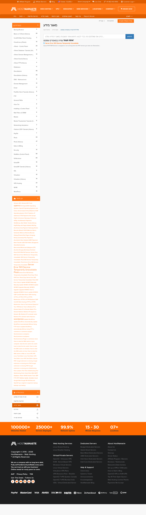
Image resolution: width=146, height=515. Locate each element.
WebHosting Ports (19, 373)
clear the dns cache (25, 344)
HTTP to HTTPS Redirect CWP (29, 299)
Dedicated (67, 9)
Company (110, 9)
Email (26, 373)
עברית (101, 21)
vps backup (22, 385)
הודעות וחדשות (33, 16)
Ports (26, 370)
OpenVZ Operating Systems (27, 208)
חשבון (128, 16)
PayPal (16, 218)
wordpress (19, 319)
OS (22, 206)
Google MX (24, 380)
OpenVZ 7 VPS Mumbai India (64, 480)
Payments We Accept (29, 215)
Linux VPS (29, 353)
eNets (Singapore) (33, 242)
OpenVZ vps (17, 383)
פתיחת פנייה (18, 417)
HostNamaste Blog (87, 483)
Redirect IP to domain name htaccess (24, 316)
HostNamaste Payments (25, 220)
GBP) (30, 240)
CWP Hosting (32, 294)
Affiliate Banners (41, 2)
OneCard (32, 250)
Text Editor (20, 356)
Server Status (113, 456)
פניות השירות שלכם (20, 397)
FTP (15, 378)
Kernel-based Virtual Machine (26, 210)
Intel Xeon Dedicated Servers (91, 459)
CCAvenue (33, 218)
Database (16, 375)
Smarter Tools (31, 375)
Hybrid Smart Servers (88, 450)
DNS (32, 373)
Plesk (15, 252)
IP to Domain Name (27, 309)
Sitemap (111, 453)
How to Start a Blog (115, 471)
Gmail (36, 378)
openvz (17, 206)
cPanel (21, 375)
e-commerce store (32, 339)
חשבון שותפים (67, 16)
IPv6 (21, 215)
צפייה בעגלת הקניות (125, 21)
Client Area (84, 471)
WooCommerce (18, 334)
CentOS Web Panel (22, 294)
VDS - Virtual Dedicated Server (64, 483)
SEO (20, 203)
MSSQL (22, 378)
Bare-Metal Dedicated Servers (91, 453)
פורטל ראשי (46, 30)
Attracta (16, 203)
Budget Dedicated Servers (90, 447)
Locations (97, 9)
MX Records (31, 380)
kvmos (16, 210)
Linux (15, 356)
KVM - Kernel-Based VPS (62, 462)
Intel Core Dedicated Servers (91, 462)
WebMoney (17, 223)
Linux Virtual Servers (61, 468)
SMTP (36, 373)
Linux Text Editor (29, 356)
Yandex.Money (32, 223)
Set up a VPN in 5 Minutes (117, 468)
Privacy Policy (22, 474)
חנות (21, 16)
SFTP (17, 378)
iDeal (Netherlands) (19, 245)
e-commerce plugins (26, 331)
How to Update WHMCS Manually (26, 282)
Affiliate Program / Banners (118, 459)
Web (29, 373)
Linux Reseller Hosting (61, 450)
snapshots (30, 383)
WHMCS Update (33, 285)
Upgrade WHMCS (24, 289)
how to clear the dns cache (21, 346)
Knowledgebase (86, 480)
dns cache (34, 344)
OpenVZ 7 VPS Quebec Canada (65, 477)
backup (35, 383)
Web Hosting (45, 9)
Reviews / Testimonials (116, 462)
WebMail (31, 378)
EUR (26, 242)
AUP (12, 474)
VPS (57, 9)
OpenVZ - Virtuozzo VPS (62, 459)
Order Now (127, 9)
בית (15, 16)
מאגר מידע (44, 16)
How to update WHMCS (31, 292)
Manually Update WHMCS (21, 285)
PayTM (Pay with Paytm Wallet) (22, 225)
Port (23, 370)
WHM (25, 375)
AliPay (15, 220)
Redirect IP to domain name (29, 314)
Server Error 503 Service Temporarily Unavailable (61, 43)
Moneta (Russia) (29, 233)
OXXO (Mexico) (27, 230)
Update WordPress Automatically (23, 321)
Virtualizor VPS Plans (61, 471)
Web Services (82, 9)
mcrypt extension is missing (25, 361)
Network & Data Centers (117, 465)
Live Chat (98, 2)
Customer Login (128, 2)
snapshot (24, 383)
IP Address (30, 213)
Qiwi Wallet (24, 223)
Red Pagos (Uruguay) (29, 235)
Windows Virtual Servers (62, 465)
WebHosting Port (33, 370)
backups (16, 385)
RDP (37, 375)
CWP (15, 294)
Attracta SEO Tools (27, 203)
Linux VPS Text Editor (26, 358)
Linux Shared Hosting (61, 447)
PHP (15, 361)
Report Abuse (89, 16)
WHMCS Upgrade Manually (21, 287)
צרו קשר (78, 16)
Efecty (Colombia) (19, 237)
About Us (111, 447)
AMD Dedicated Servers (89, 456)
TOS (31, 474)
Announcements (86, 477)
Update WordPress (29, 319)
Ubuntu (35, 358)
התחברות (110, 21)
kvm (37, 208)
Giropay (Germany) (24, 250)
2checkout (21, 218)
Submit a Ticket (86, 474)
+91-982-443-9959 (112, 2)
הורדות (16, 409)
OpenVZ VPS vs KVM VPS (117, 474)
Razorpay (27, 218)
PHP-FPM (20, 252)
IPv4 (26, 213)
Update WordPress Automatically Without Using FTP (25, 324)
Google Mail (17, 380)
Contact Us (112, 450)
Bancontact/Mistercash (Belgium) (23, 247)
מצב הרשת (55, 16)
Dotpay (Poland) (18, 235)
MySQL (26, 378)
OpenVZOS (26, 206)
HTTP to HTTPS (18, 297)
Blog (53, 2)
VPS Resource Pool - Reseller (64, 474)
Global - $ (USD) (66, 2)
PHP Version (26, 252)
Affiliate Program (24, 2)
